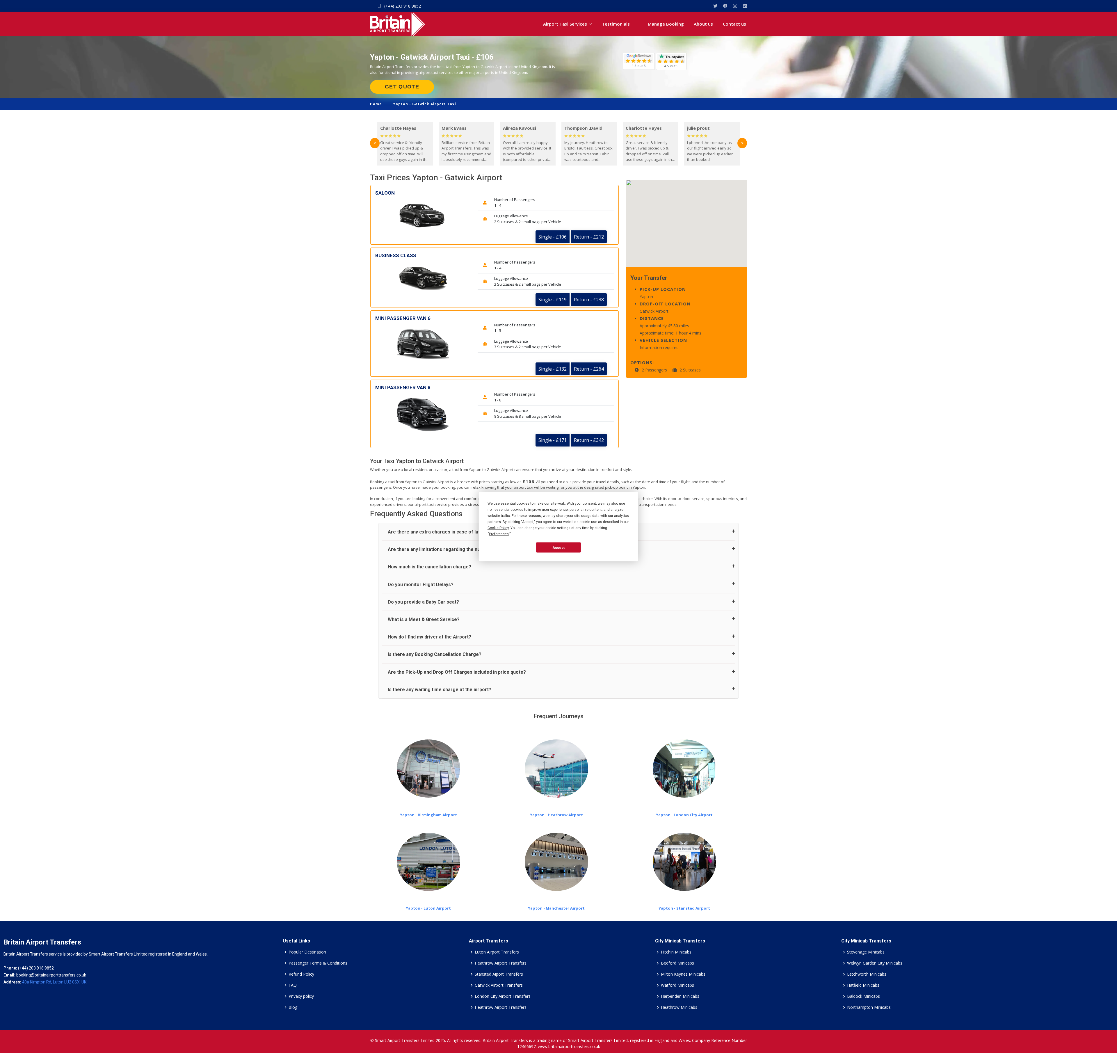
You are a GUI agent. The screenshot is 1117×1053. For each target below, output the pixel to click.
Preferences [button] (499, 534)
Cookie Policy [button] (498, 528)
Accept (558, 547)
